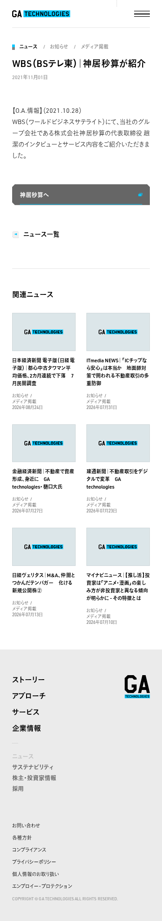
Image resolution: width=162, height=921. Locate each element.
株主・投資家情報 (34, 777)
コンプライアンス (29, 850)
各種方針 (22, 838)
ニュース (28, 47)
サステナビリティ (33, 766)
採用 (18, 788)
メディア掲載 (94, 47)
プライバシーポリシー (34, 862)
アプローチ (29, 695)
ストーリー (28, 679)
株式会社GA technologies (137, 687)
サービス (26, 711)
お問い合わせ (26, 826)
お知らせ (59, 47)
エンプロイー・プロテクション (42, 886)
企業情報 (26, 728)
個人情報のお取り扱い (35, 874)
